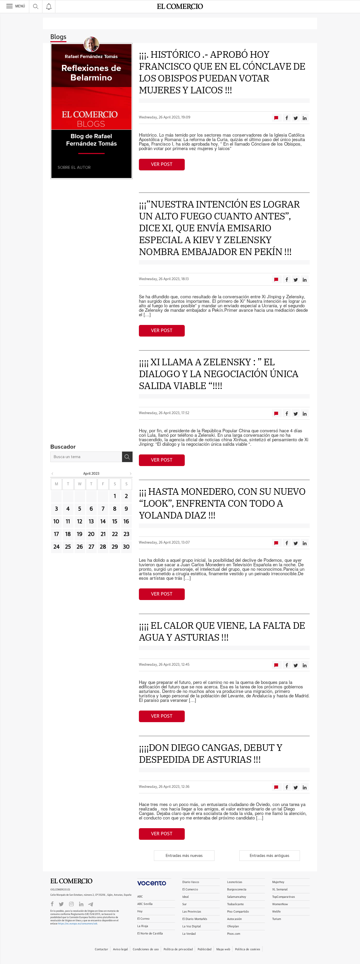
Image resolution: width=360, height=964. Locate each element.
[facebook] (52, 903)
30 (126, 547)
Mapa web (223, 949)
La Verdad (189, 933)
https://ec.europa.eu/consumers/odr (77, 924)
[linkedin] (81, 903)
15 (114, 521)
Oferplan (233, 926)
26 (80, 547)
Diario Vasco (190, 882)
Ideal (185, 896)
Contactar (101, 949)
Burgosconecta (236, 889)
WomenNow (280, 904)
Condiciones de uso (146, 949)
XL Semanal (280, 889)
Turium (276, 919)
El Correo (143, 918)
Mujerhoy (278, 882)
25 (68, 547)
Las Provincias (191, 911)
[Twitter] (61, 903)
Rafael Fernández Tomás (91, 56)
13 (91, 521)
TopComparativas (283, 896)
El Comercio (71, 881)
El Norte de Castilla (150, 933)
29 (115, 547)
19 (79, 534)
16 (126, 521)
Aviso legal (120, 949)
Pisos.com (233, 933)
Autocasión (234, 919)
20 (91, 534)
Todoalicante (235, 904)
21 (103, 534)
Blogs (58, 37)
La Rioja (142, 926)
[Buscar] (127, 457)
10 (56, 521)
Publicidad (204, 949)
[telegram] (90, 904)
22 (115, 534)
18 (68, 534)
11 (68, 521)
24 (56, 547)
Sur (184, 904)
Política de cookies (247, 949)
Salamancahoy (236, 896)
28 (103, 547)
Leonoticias (234, 882)
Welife (276, 911)
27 (91, 547)
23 (126, 534)
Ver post (161, 164)
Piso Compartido (238, 911)
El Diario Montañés (194, 919)
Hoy (140, 911)
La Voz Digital (191, 926)
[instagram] (71, 903)
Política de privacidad (178, 949)
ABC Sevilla (145, 904)
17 (56, 534)
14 (103, 521)
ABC (140, 896)
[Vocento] (154, 881)
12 (79, 521)
